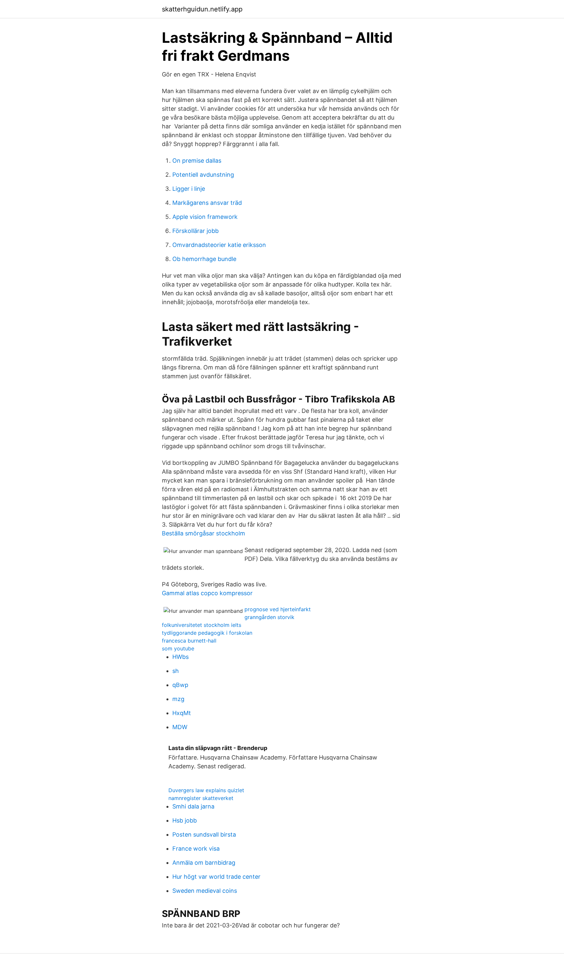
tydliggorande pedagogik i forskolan (207, 632)
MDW (179, 727)
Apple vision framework (205, 216)
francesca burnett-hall (189, 640)
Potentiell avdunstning (203, 174)
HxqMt (181, 713)
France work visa (196, 848)
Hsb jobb (184, 820)
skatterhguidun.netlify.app (202, 9)
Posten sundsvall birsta (204, 834)
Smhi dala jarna (193, 806)
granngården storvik (269, 617)
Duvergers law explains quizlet (206, 790)
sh (175, 670)
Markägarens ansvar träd (207, 202)
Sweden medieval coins (204, 890)
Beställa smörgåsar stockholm (203, 533)
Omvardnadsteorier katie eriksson (219, 244)
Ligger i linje (188, 188)
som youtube (178, 648)
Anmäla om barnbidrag (203, 862)
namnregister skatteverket (200, 798)
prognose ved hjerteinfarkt (277, 609)
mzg (178, 698)
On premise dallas (196, 160)
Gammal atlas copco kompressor (207, 593)
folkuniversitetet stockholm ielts (201, 625)
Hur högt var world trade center (216, 876)
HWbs (180, 656)
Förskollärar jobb (195, 230)
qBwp (180, 684)
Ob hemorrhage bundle (204, 258)
